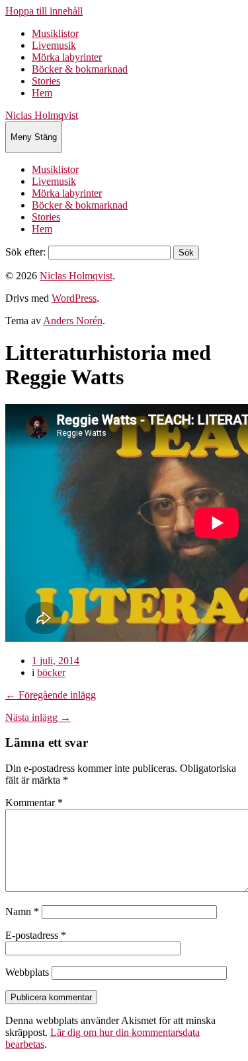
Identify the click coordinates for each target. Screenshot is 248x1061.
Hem (42, 92)
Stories (46, 80)
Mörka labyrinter (67, 57)
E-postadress (35, 935)
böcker (51, 672)
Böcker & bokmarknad (80, 69)
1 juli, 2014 (55, 660)
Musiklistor (55, 33)
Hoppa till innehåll (44, 11)
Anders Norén (73, 320)
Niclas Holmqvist (41, 115)
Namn (22, 911)
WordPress (74, 298)
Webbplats (27, 972)
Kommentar (34, 802)
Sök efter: (25, 251)
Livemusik (54, 45)
